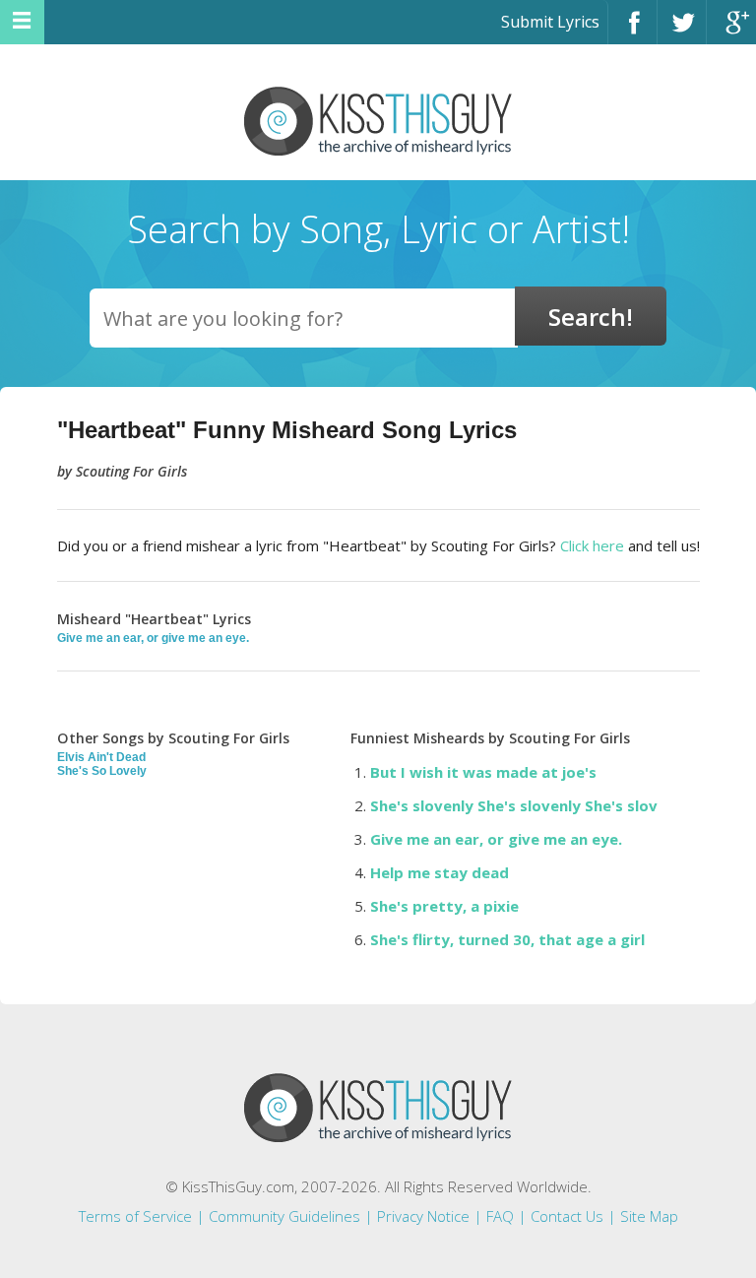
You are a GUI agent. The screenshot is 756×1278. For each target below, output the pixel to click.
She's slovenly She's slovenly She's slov (514, 805)
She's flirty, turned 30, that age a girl (507, 939)
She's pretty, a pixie (444, 906)
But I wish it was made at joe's (483, 772)
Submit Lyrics (550, 21)
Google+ (731, 31)
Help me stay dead (439, 872)
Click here (592, 545)
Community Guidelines (284, 1216)
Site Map (649, 1216)
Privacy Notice (423, 1216)
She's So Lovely (102, 771)
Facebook (632, 31)
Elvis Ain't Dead (101, 757)
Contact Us (567, 1216)
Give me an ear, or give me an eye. (153, 638)
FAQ (500, 1216)
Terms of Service (135, 1216)
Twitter (682, 31)
